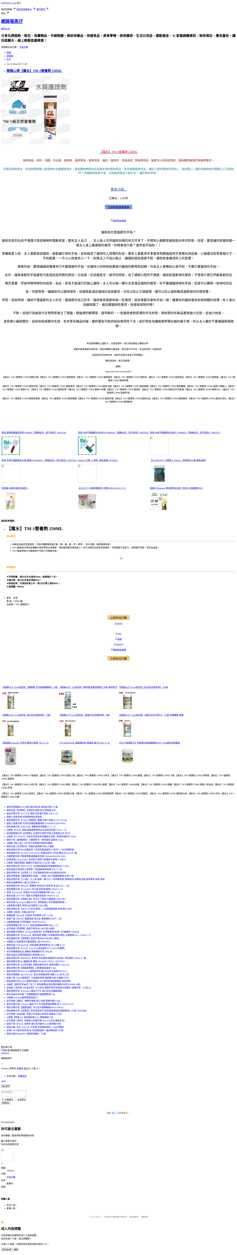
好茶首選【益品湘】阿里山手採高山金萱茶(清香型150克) (34, 1014)
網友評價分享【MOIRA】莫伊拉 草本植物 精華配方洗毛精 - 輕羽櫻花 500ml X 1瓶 (46, 958)
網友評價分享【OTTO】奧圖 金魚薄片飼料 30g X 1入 (32, 813)
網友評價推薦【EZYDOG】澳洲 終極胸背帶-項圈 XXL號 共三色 (38, 974)
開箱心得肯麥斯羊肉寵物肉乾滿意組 (24, 817)
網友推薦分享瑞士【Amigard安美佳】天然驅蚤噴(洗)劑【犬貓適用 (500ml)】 (43, 932)
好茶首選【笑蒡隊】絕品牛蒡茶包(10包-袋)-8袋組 (30, 928)
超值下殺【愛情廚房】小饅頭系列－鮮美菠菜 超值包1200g (35, 840)
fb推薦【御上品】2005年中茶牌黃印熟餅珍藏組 (29, 843)
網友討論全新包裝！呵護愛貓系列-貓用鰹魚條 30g (31, 994)
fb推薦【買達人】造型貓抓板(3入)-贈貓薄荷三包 (30, 1017)
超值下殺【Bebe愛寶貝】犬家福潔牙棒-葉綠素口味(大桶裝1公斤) (38, 978)
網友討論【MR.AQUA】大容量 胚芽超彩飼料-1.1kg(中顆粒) (35, 1027)
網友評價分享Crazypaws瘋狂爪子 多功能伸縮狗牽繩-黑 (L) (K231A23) (40, 1004)
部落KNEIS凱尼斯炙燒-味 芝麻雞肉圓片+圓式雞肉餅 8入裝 (35, 1030)
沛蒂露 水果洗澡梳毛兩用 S (15, 488)
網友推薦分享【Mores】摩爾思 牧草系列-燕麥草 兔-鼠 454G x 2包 (38, 886)
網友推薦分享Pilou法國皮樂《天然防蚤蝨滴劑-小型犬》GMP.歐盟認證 (40, 849)
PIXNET (98, 1217)
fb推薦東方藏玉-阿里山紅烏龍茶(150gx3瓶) (27, 905)
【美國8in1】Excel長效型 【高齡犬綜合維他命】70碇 (84, 715)
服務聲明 (144, 1217)
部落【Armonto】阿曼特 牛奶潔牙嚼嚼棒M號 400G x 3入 (34, 892)
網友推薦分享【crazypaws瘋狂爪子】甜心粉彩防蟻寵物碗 (34, 991)
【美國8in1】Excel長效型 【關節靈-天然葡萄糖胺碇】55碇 (30, 687)
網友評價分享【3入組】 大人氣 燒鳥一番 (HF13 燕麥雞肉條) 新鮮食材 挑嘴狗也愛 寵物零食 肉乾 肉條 (56, 879)
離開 (16, 1250)
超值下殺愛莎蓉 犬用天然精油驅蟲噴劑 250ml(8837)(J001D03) (36, 823)
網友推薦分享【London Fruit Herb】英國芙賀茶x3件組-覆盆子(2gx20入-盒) (42, 853)
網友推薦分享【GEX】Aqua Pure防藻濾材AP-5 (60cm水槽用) (36, 948)
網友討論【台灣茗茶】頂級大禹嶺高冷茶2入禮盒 (30, 846)
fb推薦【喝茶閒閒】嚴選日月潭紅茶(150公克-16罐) (31, 863)
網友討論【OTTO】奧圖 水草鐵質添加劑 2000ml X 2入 (33, 895)
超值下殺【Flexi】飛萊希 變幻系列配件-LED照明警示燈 (33, 1024)
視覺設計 (22, 1076)
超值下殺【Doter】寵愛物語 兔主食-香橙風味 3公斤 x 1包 (34, 918)
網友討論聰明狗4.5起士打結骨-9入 (23, 882)
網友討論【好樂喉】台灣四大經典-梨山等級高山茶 (31, 810)
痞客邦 (20, 1068)
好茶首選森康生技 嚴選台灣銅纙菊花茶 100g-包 (29, 951)
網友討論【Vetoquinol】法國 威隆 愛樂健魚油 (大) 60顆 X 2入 (36, 945)
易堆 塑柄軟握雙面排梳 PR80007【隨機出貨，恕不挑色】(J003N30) (34, 432)
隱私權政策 (133, 1217)
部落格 (10, 56)
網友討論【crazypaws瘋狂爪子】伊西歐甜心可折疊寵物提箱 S (36, 902)
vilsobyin (5, 1053)
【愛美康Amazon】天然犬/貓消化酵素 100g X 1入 (25, 743)
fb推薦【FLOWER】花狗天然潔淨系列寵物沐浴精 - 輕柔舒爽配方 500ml (41, 836)
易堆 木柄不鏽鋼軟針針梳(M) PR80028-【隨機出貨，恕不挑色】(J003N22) (113, 432)
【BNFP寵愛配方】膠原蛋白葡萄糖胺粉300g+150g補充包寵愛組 (149, 743)
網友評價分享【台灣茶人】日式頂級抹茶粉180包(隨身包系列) (36, 872)
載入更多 (5, 1086)
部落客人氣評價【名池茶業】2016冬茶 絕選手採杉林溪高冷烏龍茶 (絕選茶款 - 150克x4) (49, 988)
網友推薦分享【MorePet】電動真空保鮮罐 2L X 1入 (31, 826)
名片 (9, 59)
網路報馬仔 (12, 21)
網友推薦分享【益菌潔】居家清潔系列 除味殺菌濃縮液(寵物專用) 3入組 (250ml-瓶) (46, 1011)
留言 (26, 1068)
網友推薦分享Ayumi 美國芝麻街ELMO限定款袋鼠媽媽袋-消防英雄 (38, 981)
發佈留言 (5, 1103)
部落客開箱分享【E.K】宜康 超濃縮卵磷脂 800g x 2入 (32, 925)
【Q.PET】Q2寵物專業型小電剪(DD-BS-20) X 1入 (102, 488)
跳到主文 (5, 29)
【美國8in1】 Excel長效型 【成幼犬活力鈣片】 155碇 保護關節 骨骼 (151, 715)
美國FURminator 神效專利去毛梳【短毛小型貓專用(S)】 (177, 488)
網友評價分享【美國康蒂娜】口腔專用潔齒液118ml (31, 968)
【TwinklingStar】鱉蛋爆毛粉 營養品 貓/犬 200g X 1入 (84, 743)
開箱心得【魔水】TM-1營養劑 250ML (34, 71)
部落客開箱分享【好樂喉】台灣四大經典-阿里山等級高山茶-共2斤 (38, 833)
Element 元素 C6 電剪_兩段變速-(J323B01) (98, 460)
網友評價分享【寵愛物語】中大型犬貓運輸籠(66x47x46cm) (35, 1007)
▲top (3, 1081)
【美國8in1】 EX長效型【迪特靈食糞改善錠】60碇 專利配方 (88, 687)
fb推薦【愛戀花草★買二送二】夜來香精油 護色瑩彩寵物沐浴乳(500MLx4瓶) (44, 984)
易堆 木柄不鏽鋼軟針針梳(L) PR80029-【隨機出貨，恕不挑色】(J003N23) (185, 432)
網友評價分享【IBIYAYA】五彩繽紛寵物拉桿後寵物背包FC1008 (38, 866)
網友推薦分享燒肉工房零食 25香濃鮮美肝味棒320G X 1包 (34, 869)
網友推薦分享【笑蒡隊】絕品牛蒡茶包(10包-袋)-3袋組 (33, 938)
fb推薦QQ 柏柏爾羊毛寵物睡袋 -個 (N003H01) (28, 941)
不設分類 (23, 47)
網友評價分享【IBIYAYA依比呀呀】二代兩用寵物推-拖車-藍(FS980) (39, 909)
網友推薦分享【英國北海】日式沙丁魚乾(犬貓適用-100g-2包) (36, 899)
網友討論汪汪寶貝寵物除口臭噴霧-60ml (26, 955)
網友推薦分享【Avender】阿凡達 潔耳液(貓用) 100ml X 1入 (35, 889)
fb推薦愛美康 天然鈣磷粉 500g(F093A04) (26, 922)
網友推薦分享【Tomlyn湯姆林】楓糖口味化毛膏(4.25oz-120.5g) (37, 820)
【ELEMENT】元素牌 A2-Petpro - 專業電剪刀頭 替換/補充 (178, 460)
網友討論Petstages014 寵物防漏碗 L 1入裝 (26, 1034)
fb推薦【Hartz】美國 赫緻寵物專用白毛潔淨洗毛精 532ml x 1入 (37, 830)
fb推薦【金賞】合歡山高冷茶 (21, 912)
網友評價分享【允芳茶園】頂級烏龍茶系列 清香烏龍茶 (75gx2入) (38, 964)
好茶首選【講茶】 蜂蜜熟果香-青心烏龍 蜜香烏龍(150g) (33, 1001)
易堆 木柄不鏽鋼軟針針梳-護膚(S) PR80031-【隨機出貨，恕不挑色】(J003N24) (39, 460)
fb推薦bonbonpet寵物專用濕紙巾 (22, 997)
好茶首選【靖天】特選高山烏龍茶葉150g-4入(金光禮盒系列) (36, 1020)
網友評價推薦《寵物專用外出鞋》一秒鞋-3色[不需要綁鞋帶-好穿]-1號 (40, 876)
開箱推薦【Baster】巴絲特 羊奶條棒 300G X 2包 (30, 915)
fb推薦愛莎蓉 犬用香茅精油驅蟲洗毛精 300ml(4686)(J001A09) (36, 856)
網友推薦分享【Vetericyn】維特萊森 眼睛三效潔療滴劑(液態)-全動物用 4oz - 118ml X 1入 (49, 935)
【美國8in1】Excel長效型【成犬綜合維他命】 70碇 (26, 715)
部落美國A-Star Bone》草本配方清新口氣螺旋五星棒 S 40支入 (36, 859)
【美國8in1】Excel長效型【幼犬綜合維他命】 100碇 (143, 687)
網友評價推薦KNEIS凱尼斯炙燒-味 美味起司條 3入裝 (32, 807)
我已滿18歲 (6, 1250)
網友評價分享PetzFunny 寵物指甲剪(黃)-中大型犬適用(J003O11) (37, 971)
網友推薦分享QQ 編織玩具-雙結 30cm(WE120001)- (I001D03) (36, 961)
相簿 (9, 52)
